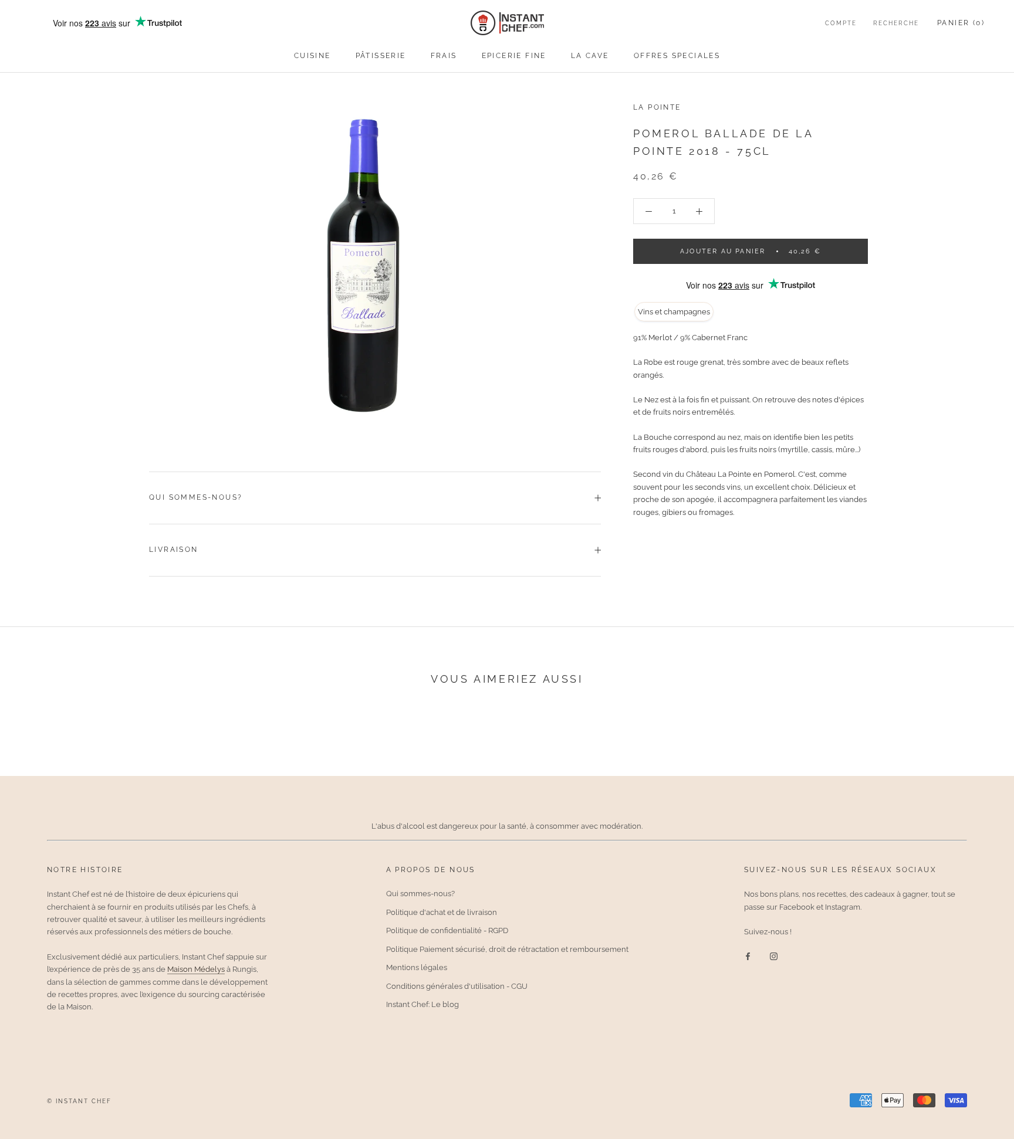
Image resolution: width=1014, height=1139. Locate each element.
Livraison (173, 549)
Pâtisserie (381, 56)
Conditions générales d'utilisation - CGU (457, 986)
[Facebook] (748, 956)
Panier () (961, 23)
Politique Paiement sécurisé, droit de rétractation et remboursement (507, 949)
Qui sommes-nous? (195, 497)
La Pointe (657, 107)
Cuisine (312, 56)
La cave (590, 56)
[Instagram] (774, 956)
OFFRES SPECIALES (677, 56)
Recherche (896, 23)
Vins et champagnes (674, 311)
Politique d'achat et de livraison (441, 912)
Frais (444, 56)
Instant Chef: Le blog (422, 1004)
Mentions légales (416, 967)
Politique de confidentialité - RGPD (447, 930)
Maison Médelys (196, 969)
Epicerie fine (514, 56)
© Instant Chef (79, 1101)
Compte (841, 23)
